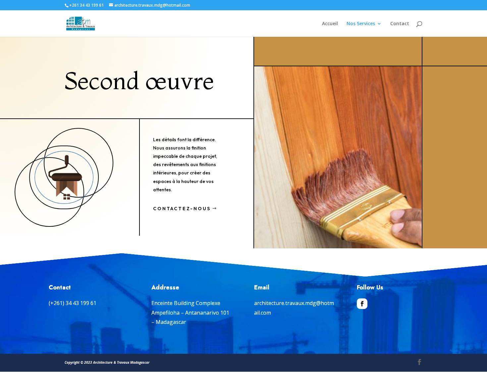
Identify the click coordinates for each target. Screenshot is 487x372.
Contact (399, 24)
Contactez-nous (181, 209)
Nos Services (361, 24)
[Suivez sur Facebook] (362, 303)
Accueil (330, 24)
